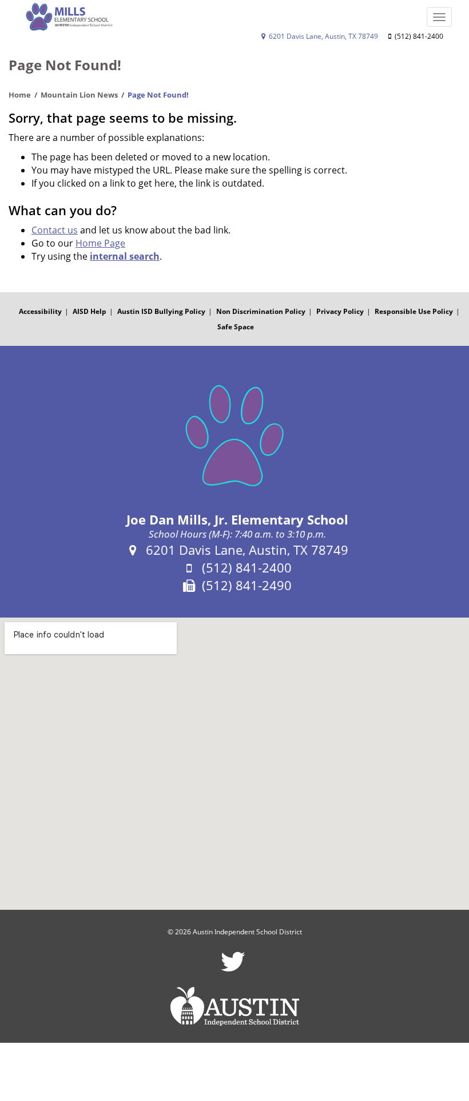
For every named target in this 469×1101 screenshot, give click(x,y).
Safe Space (235, 327)
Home (20, 95)
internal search (125, 256)
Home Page (100, 243)
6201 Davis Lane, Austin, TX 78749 (322, 36)
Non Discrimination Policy (260, 311)
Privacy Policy (340, 311)
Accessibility (40, 311)
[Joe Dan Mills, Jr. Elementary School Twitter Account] (233, 969)
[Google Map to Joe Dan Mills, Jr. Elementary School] (234, 764)
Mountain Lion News (79, 95)
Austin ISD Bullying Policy (161, 311)
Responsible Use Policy (414, 311)
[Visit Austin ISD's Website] (234, 1006)
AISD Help (89, 311)
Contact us (54, 230)
